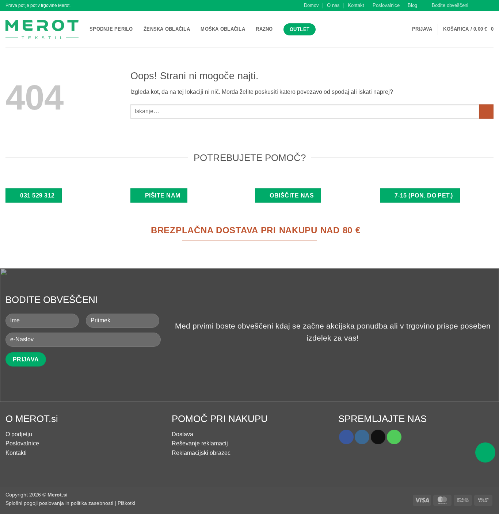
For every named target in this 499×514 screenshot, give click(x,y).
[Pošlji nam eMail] (490, 5)
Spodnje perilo (111, 29)
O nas (333, 5)
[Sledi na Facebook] (476, 5)
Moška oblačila (223, 29)
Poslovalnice (386, 5)
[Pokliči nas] (394, 437)
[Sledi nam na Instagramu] (483, 5)
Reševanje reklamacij (200, 443)
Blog (412, 5)
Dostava (182, 434)
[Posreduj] (486, 111)
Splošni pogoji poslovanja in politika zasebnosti (59, 503)
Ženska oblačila (167, 29)
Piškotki (126, 503)
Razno (264, 29)
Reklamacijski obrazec (201, 453)
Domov (311, 5)
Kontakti (16, 453)
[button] (446, 5)
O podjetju (18, 434)
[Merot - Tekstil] (42, 29)
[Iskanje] (323, 29)
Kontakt (356, 5)
